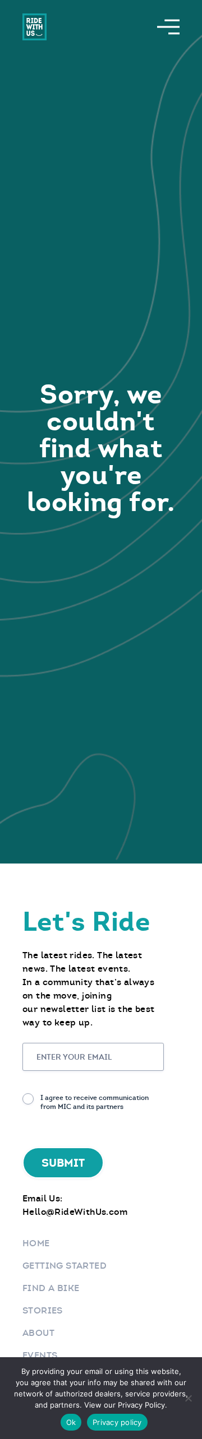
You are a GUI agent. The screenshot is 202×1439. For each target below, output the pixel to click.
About (38, 1333)
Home (36, 1243)
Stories (42, 1310)
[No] (188, 1398)
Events (39, 1355)
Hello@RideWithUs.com (74, 1212)
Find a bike (50, 1288)
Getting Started (64, 1265)
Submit (63, 1162)
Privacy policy (117, 1422)
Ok (71, 1422)
